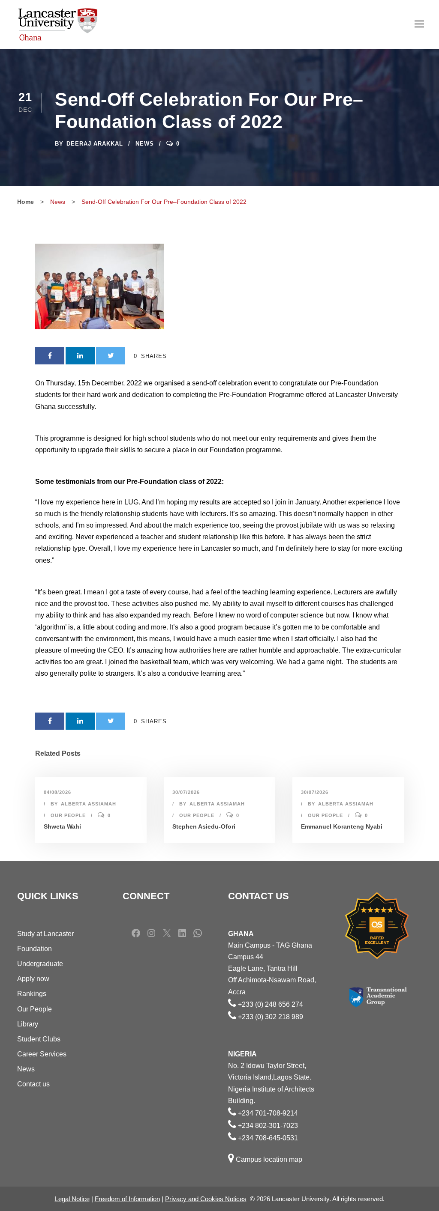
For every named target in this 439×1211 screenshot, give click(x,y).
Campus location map (269, 1159)
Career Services (41, 1054)
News (144, 143)
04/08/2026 (57, 792)
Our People (68, 815)
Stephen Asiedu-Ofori (203, 826)
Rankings (31, 993)
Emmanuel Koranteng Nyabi (341, 826)
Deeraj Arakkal (94, 143)
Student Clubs (38, 1039)
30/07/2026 (186, 792)
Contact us (33, 1084)
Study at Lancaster (45, 933)
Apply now (33, 978)
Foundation (34, 948)
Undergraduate (40, 963)
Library (27, 1024)
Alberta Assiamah (88, 803)
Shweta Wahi (62, 826)
